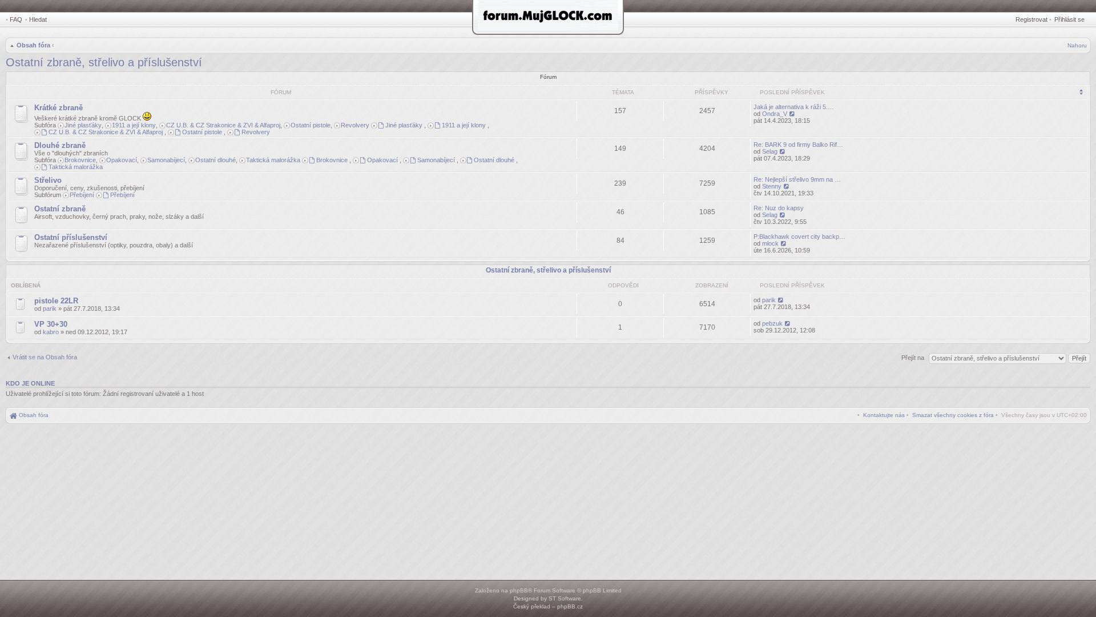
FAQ (16, 19)
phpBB (519, 590)
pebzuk (772, 323)
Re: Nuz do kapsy (779, 208)
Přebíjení (82, 194)
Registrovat (1031, 19)
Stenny (771, 186)
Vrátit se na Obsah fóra (45, 357)
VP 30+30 (50, 324)
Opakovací (121, 160)
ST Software (565, 598)
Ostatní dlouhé (215, 160)
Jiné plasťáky (83, 125)
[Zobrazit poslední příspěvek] (792, 113)
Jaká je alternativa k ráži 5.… (794, 106)
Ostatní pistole (311, 125)
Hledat (38, 19)
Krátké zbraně (58, 107)
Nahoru (1077, 45)
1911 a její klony (134, 125)
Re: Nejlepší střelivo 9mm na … (797, 179)
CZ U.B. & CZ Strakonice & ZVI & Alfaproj (223, 125)
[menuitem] (953, 415)
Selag (769, 151)
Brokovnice (80, 160)
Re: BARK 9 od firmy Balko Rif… (798, 144)
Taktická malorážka (273, 160)
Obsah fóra (33, 45)
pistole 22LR (56, 301)
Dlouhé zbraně (60, 145)
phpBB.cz (570, 606)
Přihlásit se (1069, 19)
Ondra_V (774, 113)
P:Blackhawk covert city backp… (799, 236)
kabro (51, 331)
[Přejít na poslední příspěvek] (781, 300)
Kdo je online (30, 383)
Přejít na (913, 357)
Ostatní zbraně (60, 209)
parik (50, 308)
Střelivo (48, 180)
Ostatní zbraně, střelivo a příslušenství (104, 62)
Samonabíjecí (166, 160)
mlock (770, 243)
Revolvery (355, 125)
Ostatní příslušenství (70, 237)
